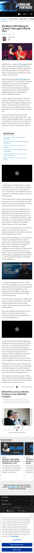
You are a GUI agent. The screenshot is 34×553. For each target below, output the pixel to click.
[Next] (22, 427)
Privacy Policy (15, 536)
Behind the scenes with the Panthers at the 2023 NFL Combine (15, 394)
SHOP (24, 14)
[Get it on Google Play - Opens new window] (22, 511)
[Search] (28, 14)
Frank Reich (23, 64)
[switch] (19, 14)
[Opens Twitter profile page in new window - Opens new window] (9, 39)
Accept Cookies (17, 549)
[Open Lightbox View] (17, 420)
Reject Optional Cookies (17, 544)
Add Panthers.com (13, 487)
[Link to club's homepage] (3, 13)
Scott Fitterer (23, 79)
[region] (17, 533)
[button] (17, 173)
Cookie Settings (17, 539)
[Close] (32, 515)
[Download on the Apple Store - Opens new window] (10, 510)
